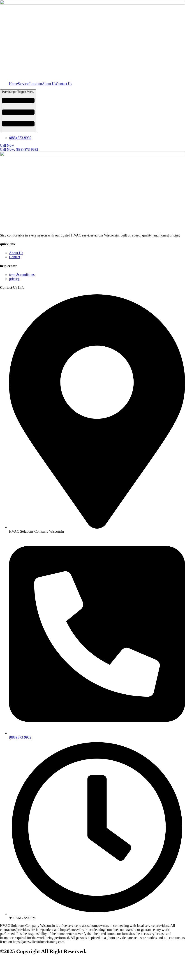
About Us (49, 84)
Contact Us (64, 84)
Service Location (30, 84)
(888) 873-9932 (20, 138)
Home (13, 84)
